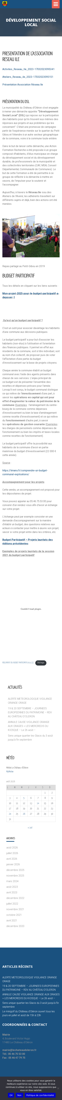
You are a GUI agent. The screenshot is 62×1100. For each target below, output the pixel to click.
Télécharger (40, 663)
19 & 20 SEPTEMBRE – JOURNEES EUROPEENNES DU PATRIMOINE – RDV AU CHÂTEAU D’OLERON (30, 712)
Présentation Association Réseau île (22, 84)
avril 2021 (11, 920)
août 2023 (12, 886)
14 (38, 803)
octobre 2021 (14, 914)
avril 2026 (11, 858)
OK (11, 1095)
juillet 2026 (12, 853)
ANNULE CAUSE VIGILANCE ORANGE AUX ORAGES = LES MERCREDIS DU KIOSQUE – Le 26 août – (28, 726)
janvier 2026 (13, 864)
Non (19, 1095)
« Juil (30, 827)
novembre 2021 (15, 909)
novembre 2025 (15, 875)
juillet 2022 (12, 903)
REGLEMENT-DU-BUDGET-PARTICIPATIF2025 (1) (18, 663)
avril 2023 (11, 892)
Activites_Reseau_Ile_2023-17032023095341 (28, 69)
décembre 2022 (15, 898)
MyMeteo (9, 771)
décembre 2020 (15, 926)
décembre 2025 (15, 870)
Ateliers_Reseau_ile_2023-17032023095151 (27, 76)
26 (24, 814)
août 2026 (12, 847)
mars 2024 (12, 881)
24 (10, 814)
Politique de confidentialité (40, 1095)
